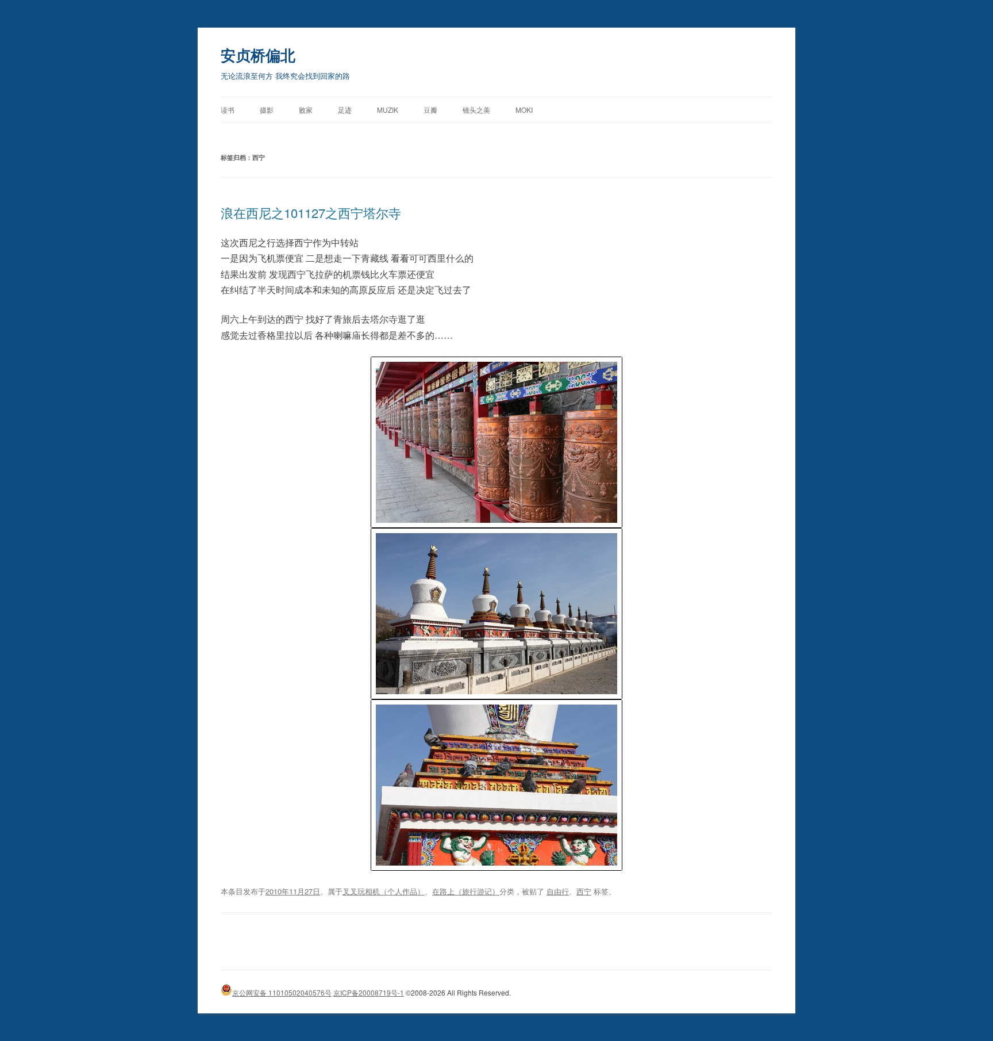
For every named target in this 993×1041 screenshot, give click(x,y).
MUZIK (387, 109)
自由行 (557, 891)
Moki (524, 109)
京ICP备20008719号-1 (368, 992)
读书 (227, 109)
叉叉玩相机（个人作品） (383, 891)
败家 (306, 109)
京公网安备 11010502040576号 (282, 992)
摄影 (267, 109)
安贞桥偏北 (258, 55)
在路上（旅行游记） (465, 891)
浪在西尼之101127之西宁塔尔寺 (311, 212)
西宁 (583, 891)
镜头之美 (476, 109)
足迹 (345, 109)
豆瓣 (430, 109)
